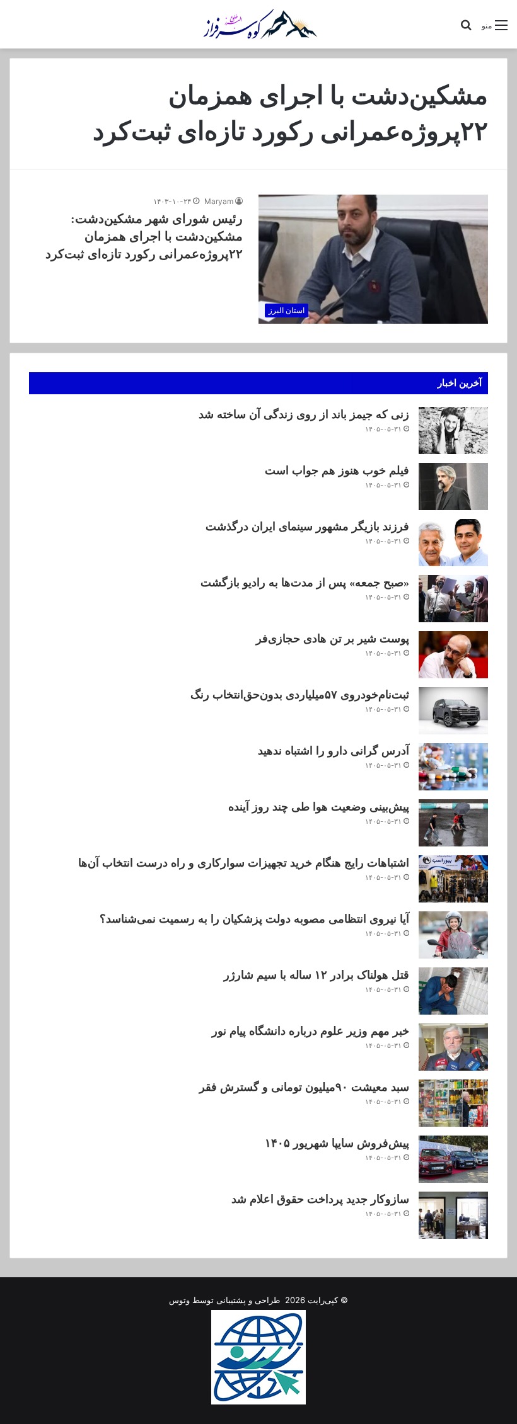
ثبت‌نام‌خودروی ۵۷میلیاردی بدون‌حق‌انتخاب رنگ (299, 694)
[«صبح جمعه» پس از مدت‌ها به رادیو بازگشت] (453, 598)
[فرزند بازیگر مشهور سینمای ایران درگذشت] (453, 542)
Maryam (218, 201)
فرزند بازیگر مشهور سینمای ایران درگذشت (307, 526)
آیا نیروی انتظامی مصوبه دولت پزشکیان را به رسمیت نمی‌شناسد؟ (254, 919)
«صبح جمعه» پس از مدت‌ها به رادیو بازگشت (304, 582)
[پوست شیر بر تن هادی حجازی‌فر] (453, 654)
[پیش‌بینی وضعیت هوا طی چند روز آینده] (453, 822)
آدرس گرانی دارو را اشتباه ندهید (333, 750)
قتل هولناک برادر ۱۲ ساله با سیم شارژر (316, 975)
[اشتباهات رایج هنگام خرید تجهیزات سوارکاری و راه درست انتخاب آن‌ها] (453, 879)
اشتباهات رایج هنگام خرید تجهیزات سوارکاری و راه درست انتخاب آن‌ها (243, 863)
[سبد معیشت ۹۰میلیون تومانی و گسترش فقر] (453, 1103)
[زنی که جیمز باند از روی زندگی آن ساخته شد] (453, 430)
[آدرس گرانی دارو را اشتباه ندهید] (453, 766)
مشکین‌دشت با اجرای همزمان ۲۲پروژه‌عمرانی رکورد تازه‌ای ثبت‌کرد (144, 236)
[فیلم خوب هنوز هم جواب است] (453, 486)
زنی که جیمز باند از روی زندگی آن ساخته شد (304, 414)
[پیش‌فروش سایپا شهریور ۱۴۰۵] (453, 1159)
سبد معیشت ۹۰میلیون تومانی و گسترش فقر (304, 1087)
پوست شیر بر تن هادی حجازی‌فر (332, 638)
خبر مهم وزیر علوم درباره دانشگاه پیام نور (310, 1031)
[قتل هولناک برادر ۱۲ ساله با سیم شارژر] (453, 991)
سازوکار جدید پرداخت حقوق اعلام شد (320, 1199)
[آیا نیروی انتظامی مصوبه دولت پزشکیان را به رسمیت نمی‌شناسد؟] (453, 935)
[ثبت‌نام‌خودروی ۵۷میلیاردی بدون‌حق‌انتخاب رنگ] (453, 710)
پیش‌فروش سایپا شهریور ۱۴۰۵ (337, 1143)
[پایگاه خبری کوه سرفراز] (258, 24)
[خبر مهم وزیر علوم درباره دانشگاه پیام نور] (453, 1047)
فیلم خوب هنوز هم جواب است (337, 470)
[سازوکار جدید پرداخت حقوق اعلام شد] (453, 1215)
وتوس (179, 1300)
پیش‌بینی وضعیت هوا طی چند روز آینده (318, 806)
